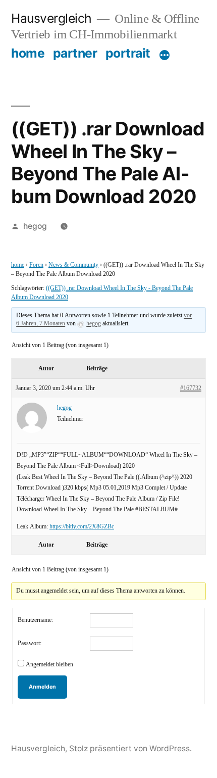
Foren (36, 265)
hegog (35, 226)
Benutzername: (35, 620)
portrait (127, 53)
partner (75, 53)
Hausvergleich (51, 18)
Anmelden (42, 687)
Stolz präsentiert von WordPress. (130, 748)
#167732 (190, 388)
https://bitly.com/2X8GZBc (81, 526)
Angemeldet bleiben (49, 664)
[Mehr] (164, 55)
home (27, 53)
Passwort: (29, 643)
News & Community (73, 265)
